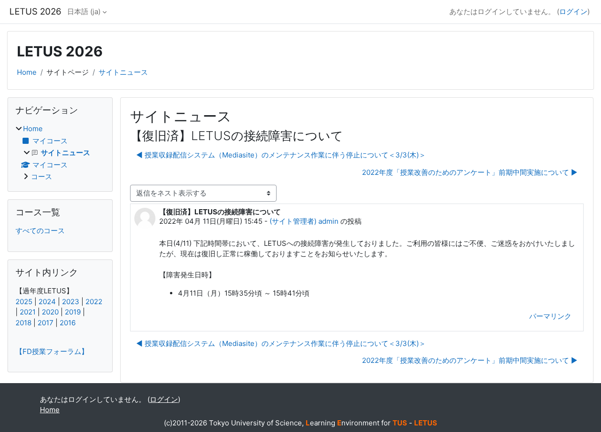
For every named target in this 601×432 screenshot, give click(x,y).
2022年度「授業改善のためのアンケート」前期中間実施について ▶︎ (470, 172)
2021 (28, 311)
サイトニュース (123, 72)
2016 (68, 322)
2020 (50, 311)
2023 (70, 301)
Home (27, 72)
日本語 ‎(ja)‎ (83, 11)
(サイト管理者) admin (304, 221)
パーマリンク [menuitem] (550, 316)
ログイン (573, 11)
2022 (93, 301)
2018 (23, 322)
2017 (46, 322)
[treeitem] (60, 153)
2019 (73, 311)
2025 (23, 301)
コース (41, 176)
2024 (47, 301)
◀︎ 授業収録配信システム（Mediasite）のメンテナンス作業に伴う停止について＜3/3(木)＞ (281, 154)
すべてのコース (40, 230)
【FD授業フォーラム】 (51, 351)
